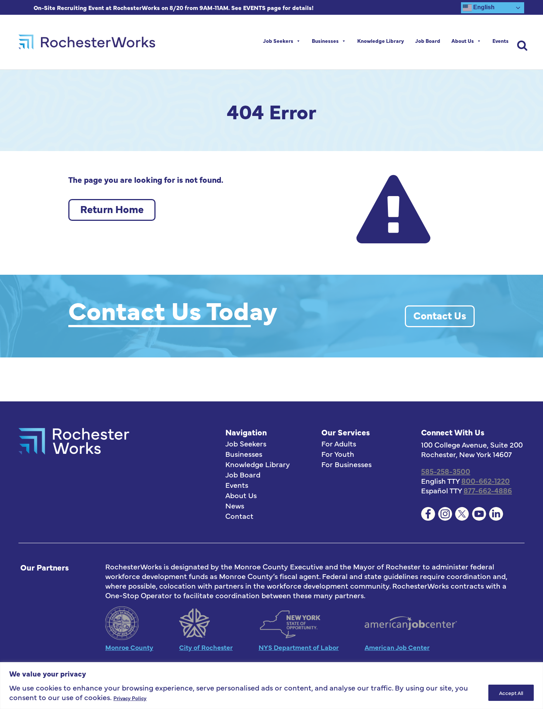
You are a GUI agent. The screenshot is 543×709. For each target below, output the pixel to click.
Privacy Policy (130, 698)
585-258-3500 (445, 471)
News (234, 505)
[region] (271, 685)
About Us (462, 40)
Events (500, 40)
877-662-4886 (488, 490)
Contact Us (439, 315)
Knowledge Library (380, 40)
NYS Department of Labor (299, 647)
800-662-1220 (485, 481)
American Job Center (397, 647)
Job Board (427, 40)
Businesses (325, 40)
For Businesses (346, 464)
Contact (239, 516)
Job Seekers (278, 40)
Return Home (112, 209)
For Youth (337, 454)
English (483, 7)
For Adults (338, 443)
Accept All (511, 692)
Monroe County (129, 647)
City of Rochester (206, 647)
